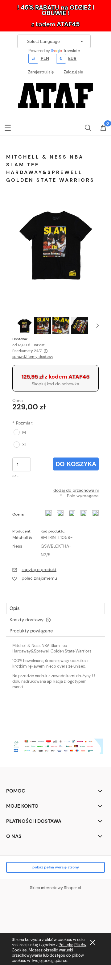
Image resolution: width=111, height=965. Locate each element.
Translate (71, 50)
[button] (7, 126)
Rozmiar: (22, 423)
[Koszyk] (103, 128)
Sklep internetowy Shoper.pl (55, 887)
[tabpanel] (55, 684)
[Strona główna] (55, 95)
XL (24, 444)
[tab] (55, 608)
